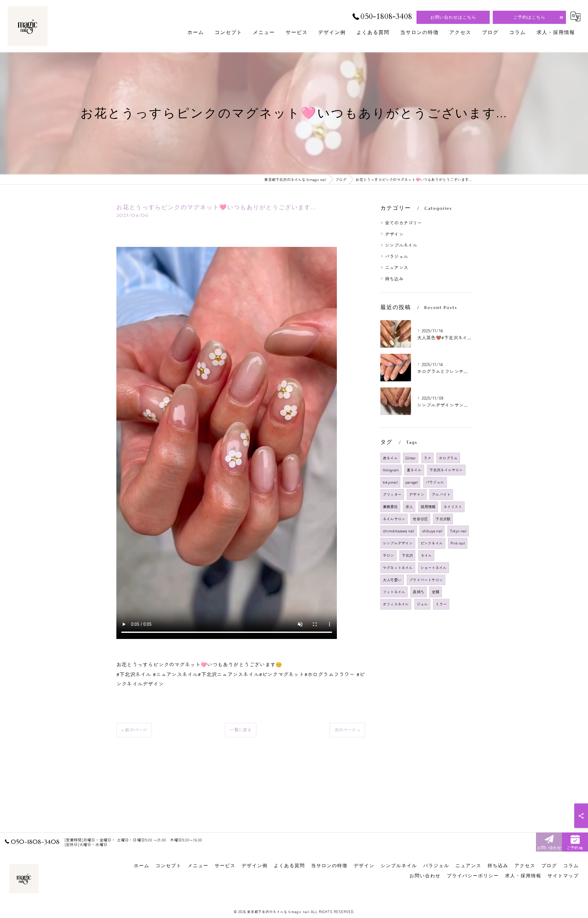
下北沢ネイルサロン (446, 469)
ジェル (422, 603)
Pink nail (457, 543)
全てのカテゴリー (403, 222)
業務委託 (390, 506)
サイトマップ (563, 875)
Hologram (391, 469)
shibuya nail (432, 530)
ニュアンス (396, 267)
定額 (435, 591)
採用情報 (428, 506)
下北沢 (407, 555)
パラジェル (396, 256)
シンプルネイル (401, 245)
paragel (411, 482)
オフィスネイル (396, 603)
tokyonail (390, 482)
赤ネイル (390, 457)
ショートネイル (433, 567)
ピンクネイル (431, 543)
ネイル (426, 555)
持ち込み (394, 278)
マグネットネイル (398, 567)
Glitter (410, 457)
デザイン (394, 234)
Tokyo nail (458, 530)
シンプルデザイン (398, 543)
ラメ (427, 457)
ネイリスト (452, 506)
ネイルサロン (394, 518)
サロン (388, 555)
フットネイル (394, 591)
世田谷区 (420, 518)
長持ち (418, 591)
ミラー (441, 603)
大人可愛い (392, 579)
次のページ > (347, 730)
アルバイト (441, 494)
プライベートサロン (426, 579)
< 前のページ (134, 730)
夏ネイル (414, 469)
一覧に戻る (240, 730)
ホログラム (448, 457)
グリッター (392, 494)
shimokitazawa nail (398, 530)
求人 (409, 506)
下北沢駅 (442, 518)
